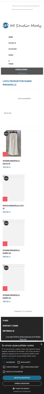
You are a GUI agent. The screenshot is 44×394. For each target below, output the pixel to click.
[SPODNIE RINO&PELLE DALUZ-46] (13, 143)
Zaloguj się (8, 14)
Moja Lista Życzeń (24, 14)
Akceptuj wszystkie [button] (22, 378)
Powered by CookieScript (22, 391)
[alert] (22, 368)
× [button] (41, 344)
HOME (11, 37)
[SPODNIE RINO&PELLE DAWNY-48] (13, 233)
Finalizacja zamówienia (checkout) (16, 19)
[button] (22, 388)
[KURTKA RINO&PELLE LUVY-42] (13, 188)
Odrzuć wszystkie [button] (22, 383)
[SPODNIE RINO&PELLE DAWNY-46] (13, 277)
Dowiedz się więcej (8, 358)
